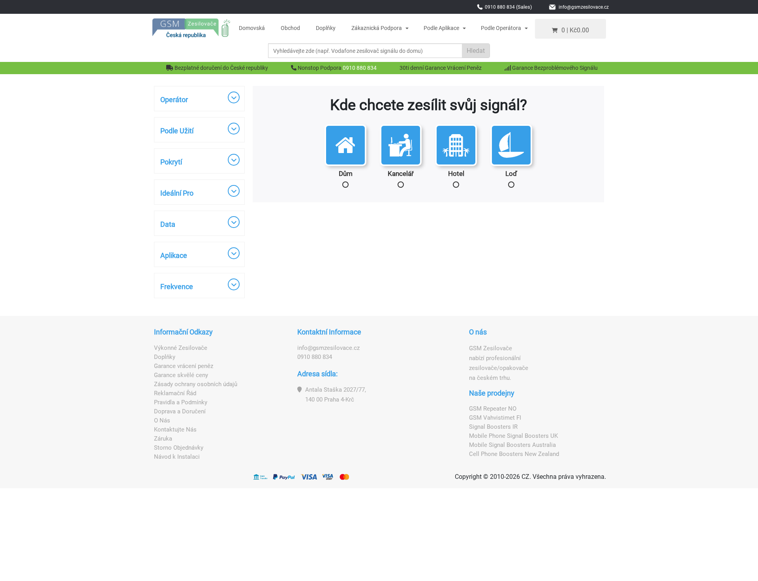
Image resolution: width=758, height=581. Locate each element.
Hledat (476, 50)
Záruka (163, 438)
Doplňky (326, 28)
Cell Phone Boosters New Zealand (514, 454)
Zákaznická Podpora (376, 28)
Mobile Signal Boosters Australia (512, 444)
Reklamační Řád (175, 393)
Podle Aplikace (441, 28)
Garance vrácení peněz (183, 366)
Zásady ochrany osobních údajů (195, 384)
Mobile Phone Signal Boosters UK (513, 435)
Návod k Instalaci (177, 456)
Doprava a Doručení (180, 411)
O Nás (162, 420)
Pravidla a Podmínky (180, 402)
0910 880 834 (360, 68)
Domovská (252, 28)
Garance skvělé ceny (181, 375)
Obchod (290, 28)
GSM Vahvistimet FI (495, 417)
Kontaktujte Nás (175, 429)
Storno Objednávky (178, 447)
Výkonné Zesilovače (180, 347)
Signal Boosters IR (493, 426)
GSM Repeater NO (492, 408)
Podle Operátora (501, 28)
